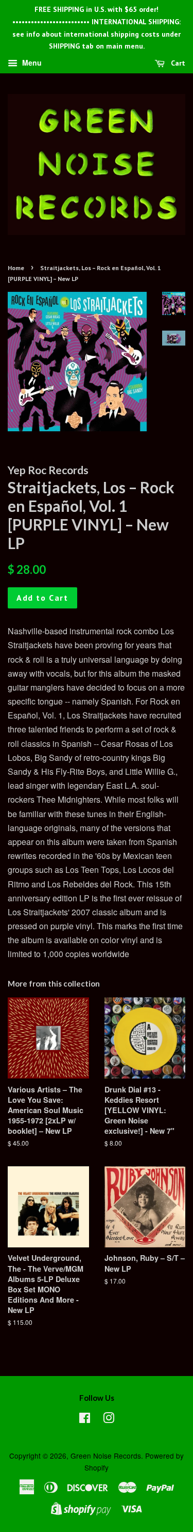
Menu (31, 63)
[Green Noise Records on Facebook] (85, 1419)
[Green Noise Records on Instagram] (108, 1419)
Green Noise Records (106, 1455)
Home (16, 268)
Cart (177, 63)
